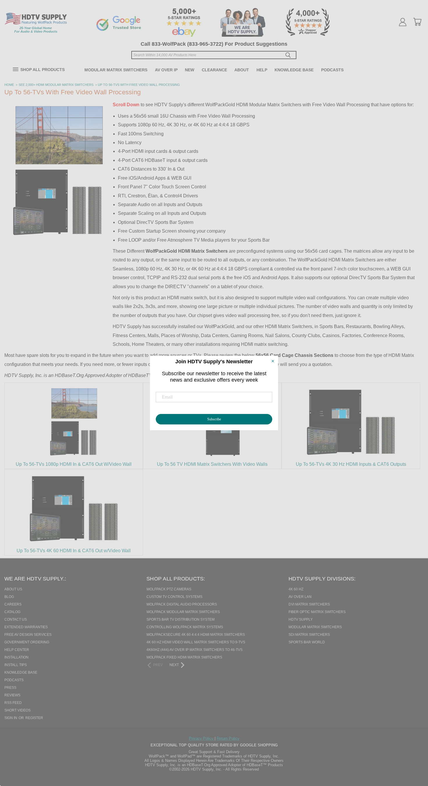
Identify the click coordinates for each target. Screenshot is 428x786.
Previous (413, 751)
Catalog (12, 612)
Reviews (12, 695)
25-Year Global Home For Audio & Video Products (35, 29)
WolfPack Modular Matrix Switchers (183, 612)
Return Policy (228, 738)
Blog (9, 597)
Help (262, 70)
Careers (13, 604)
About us (13, 589)
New (189, 70)
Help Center (16, 650)
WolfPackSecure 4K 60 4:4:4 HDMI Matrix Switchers (195, 635)
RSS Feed (13, 703)
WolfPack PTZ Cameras (168, 589)
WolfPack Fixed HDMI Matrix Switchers (184, 657)
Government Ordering (26, 642)
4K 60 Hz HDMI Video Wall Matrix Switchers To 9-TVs (195, 642)
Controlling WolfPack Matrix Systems (184, 627)
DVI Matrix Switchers (309, 604)
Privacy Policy (202, 738)
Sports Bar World (307, 642)
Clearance (214, 70)
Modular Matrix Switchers (115, 70)
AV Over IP (166, 70)
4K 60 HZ (296, 589)
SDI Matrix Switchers (309, 635)
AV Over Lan (300, 597)
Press (10, 688)
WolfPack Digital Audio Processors (181, 604)
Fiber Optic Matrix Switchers (317, 612)
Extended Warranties (26, 627)
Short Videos (17, 710)
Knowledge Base (294, 70)
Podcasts (332, 70)
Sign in (11, 718)
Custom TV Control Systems (174, 597)
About (241, 70)
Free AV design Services (28, 635)
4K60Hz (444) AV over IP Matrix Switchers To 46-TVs (194, 650)
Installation (16, 657)
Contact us (15, 619)
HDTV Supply (301, 619)
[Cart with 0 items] (417, 21)
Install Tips (15, 665)
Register (34, 718)
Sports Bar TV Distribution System (180, 619)
